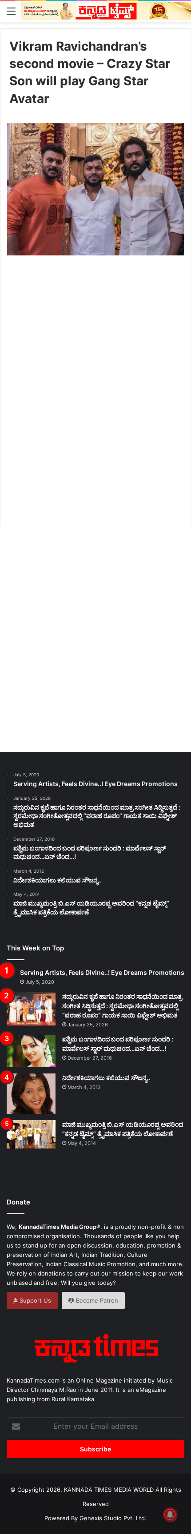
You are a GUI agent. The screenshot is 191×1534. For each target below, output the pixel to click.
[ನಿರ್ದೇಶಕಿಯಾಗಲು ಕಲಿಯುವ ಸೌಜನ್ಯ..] (31, 1093)
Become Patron (96, 1300)
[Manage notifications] (170, 1514)
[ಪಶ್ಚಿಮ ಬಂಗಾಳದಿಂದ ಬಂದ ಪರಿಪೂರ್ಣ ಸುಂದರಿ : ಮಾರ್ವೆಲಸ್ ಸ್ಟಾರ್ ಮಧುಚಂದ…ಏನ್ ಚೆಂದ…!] (31, 1051)
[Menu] (11, 10)
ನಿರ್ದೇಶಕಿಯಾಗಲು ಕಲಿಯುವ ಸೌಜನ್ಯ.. (106, 1077)
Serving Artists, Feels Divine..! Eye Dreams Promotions (102, 972)
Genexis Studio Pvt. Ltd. (113, 1518)
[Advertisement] (95, 401)
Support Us (34, 1300)
